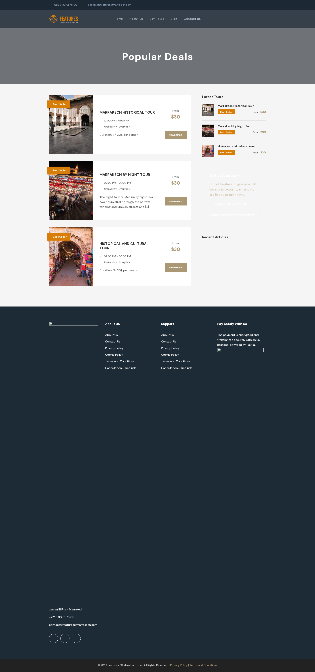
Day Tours (156, 19)
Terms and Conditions (120, 361)
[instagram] (265, 4)
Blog (174, 19)
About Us (111, 335)
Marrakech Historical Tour (127, 112)
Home (118, 19)
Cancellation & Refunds (120, 368)
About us (136, 19)
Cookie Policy (114, 355)
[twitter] (259, 4)
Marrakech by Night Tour (125, 174)
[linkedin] (253, 4)
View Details (175, 135)
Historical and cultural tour (124, 245)
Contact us (192, 19)
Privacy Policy (114, 348)
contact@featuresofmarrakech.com (109, 4)
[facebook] (247, 4)
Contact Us (112, 341)
